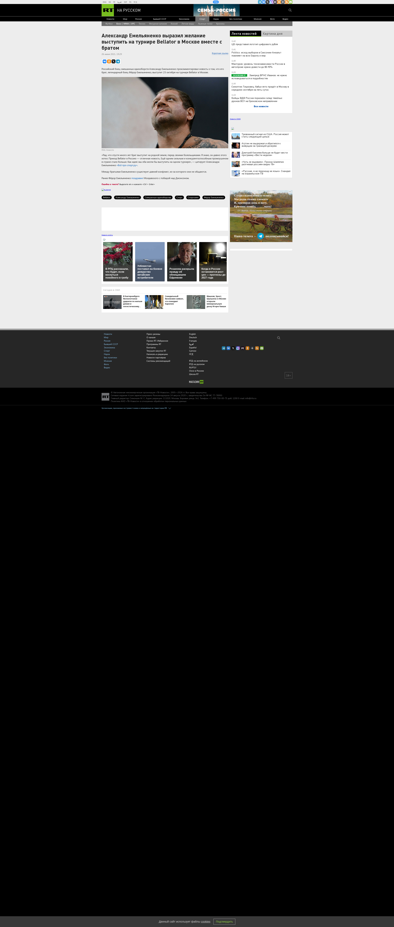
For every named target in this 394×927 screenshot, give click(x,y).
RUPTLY (192, 367)
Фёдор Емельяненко (214, 197)
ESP (125, 2)
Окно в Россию (196, 370)
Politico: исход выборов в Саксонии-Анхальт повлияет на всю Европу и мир (256, 54)
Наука (216, 19)
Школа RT (194, 374)
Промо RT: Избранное (157, 340)
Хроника (220, 23)
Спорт (202, 19)
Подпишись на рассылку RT (290, 2)
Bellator (106, 197)
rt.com (131, 395)
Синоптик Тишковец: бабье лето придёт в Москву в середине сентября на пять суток (260, 88)
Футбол (109, 23)
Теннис (142, 23)
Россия (138, 19)
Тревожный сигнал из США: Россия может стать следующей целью (265, 135)
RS (130, 2)
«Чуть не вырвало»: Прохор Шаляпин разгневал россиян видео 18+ (263, 163)
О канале (151, 337)
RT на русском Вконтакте (263, 2)
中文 (135, 2)
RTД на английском (198, 360)
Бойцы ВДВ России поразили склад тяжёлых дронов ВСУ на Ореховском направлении (256, 99)
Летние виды (187, 23)
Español (192, 347)
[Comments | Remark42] (165, 218)
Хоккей (174, 23)
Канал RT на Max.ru (271, 2)
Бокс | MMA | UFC (125, 23)
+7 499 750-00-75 (218, 398)
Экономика (184, 19)
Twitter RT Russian (267, 2)
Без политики (235, 19)
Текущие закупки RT (156, 350)
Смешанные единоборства (158, 197)
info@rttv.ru (250, 398)
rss (287, 2)
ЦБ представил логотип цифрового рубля (254, 44)
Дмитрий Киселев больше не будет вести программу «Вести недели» (265, 153)
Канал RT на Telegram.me (260, 2)
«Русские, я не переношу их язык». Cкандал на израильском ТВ (266, 172)
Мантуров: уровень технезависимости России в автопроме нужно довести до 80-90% (258, 65)
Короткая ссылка (220, 53)
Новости (110, 19)
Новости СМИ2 (235, 119)
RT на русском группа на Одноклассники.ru (279, 2)
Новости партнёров (156, 357)
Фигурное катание (158, 23)
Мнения (257, 19)
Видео (285, 19)
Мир (125, 19)
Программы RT (154, 344)
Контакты (151, 347)
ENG (104, 2)
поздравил (137, 178)
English (192, 334)
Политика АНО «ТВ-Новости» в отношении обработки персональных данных (148, 401)
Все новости (261, 106)
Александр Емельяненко (127, 197)
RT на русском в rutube (275, 2)
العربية (119, 2)
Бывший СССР (159, 19)
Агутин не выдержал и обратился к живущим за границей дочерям (261, 144)
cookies (205, 921)
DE (110, 2)
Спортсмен (193, 197)
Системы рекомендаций (158, 360)
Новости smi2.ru (107, 235)
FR (114, 2)
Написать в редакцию (157, 354)
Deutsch (193, 337)
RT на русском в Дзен (283, 2)
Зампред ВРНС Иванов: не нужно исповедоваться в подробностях (259, 77)
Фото (272, 19)
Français (193, 341)
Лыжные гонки (205, 23)
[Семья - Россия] (216, 10)
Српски (192, 351)
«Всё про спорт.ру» (127, 165)
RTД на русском (197, 364)
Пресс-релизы (153, 333)
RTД (215, 2)
